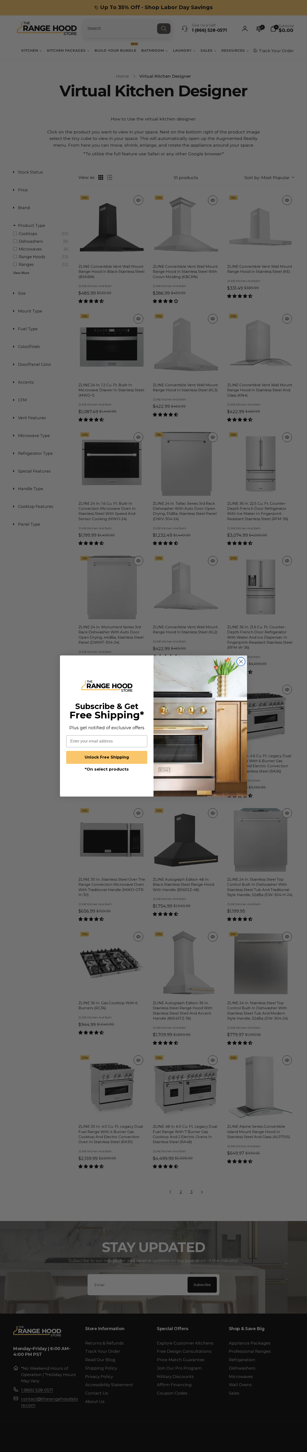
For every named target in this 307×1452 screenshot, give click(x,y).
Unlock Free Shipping (107, 757)
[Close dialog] (241, 661)
